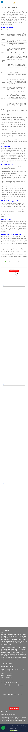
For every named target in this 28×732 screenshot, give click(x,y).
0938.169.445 (9, 677)
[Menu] (2, 2)
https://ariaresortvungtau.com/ (8, 634)
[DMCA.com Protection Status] (14, 730)
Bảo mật (24, 726)
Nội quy (10, 726)
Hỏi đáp (20, 726)
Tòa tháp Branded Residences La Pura (10, 717)
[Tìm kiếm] (26, 2)
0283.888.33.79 (9, 680)
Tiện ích (24, 725)
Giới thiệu (16, 725)
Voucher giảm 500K (14, 708)
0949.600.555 (9, 675)
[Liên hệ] (3, 728)
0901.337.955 (9, 673)
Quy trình (15, 726)
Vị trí (20, 725)
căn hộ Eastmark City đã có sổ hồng (16, 720)
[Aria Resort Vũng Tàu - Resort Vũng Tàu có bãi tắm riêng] (14, 2)
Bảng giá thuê (9, 725)
